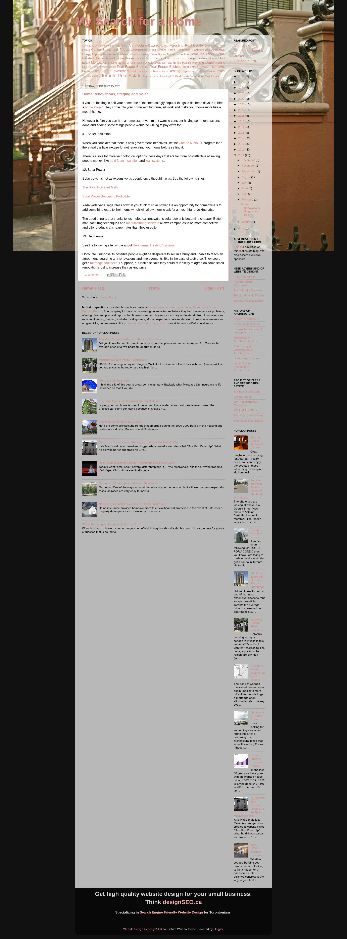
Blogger (218, 929)
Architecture (138, 45)
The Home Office (91, 76)
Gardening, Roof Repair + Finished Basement (128, 483)
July (244, 182)
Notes (121, 62)
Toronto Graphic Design (249, 295)
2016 (241, 127)
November (249, 165)
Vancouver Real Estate (204, 76)
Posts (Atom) (108, 297)
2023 (241, 93)
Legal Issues (197, 58)
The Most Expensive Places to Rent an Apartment (130, 339)
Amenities (121, 45)
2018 (241, 115)
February (248, 199)
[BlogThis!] (112, 275)
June (245, 188)
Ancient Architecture (246, 318)
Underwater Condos (246, 358)
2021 (241, 104)
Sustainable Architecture (249, 415)
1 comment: (93, 274)
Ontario (149, 62)
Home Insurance (202, 54)
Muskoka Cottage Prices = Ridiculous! (123, 359)
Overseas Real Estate (167, 62)
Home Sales (104, 58)
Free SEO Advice (244, 276)
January (247, 221)
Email (237, 246)
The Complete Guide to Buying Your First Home (129, 401)
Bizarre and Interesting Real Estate (175, 45)
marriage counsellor (104, 263)
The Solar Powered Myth (100, 187)
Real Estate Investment (111, 71)
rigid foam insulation (124, 160)
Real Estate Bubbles (165, 67)
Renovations (160, 71)
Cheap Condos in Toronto (256, 533)
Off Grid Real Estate (246, 410)
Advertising (88, 46)
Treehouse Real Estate (248, 420)
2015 (241, 132)
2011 (241, 155)
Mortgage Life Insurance (114, 380)
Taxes (220, 71)
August (246, 177)
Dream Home (166, 49)
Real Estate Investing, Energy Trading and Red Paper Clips (136, 462)
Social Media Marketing (248, 290)
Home (154, 288)
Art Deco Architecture (247, 324)
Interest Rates (163, 58)
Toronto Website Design (249, 300)
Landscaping (180, 58)
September (249, 171)
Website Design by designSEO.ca (144, 929)
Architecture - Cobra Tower (257, 716)
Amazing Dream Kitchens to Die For (257, 442)
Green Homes (243, 396)
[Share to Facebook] (120, 275)
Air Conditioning (104, 46)
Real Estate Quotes (141, 71)
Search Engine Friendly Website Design (171, 912)
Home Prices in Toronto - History (256, 760)
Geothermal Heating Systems (154, 245)
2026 (241, 76)
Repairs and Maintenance (198, 71)
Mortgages (99, 62)
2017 (241, 121)
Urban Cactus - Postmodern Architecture (243, 367)
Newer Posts (93, 288)
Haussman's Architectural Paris (245, 339)
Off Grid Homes (135, 63)
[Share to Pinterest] (124, 275)
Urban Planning (161, 76)
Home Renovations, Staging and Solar (115, 94)
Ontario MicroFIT (191, 143)
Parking (186, 62)
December (249, 160)
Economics (183, 49)
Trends (147, 76)
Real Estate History (195, 66)
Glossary (135, 54)
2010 (241, 229)
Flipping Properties (104, 54)
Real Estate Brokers (132, 67)
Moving (112, 62)
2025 (241, 81)
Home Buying (158, 54)
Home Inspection (178, 54)
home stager (93, 107)
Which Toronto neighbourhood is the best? (109, 524)
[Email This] (109, 275)
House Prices (124, 58)
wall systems (155, 160)
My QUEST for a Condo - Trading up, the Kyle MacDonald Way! (139, 442)
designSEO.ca (182, 902)
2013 (241, 143)
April (245, 193)
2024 (241, 87)
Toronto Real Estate (121, 75)
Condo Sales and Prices (110, 50)
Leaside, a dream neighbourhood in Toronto (257, 672)
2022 (241, 98)
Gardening (123, 54)
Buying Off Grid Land (247, 391)
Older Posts (214, 288)
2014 (241, 138)
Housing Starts (144, 58)
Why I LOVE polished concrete (255, 850)
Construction (139, 49)
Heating (145, 54)
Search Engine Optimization (243, 283)
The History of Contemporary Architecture (243, 350)
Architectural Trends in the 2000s (120, 421)
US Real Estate (180, 76)
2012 (241, 149)
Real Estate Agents (105, 67)
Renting (174, 71)
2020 (241, 110)
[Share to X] (116, 275)
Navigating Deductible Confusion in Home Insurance (132, 504)
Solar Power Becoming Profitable (106, 196)
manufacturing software (142, 223)
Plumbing (198, 62)
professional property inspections (145, 323)
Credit (152, 49)
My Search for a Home (138, 21)
